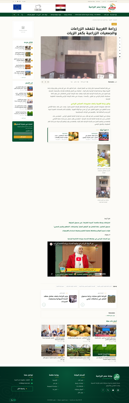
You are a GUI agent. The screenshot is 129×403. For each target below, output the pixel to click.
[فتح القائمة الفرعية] (103, 15)
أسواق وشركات (31, 15)
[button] (11, 400)
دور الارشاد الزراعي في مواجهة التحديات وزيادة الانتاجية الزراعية (89, 238)
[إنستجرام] (20, 1)
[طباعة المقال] (119, 56)
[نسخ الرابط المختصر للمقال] (119, 37)
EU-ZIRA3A (97, 15)
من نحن (55, 383)
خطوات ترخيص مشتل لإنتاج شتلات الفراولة (80, 358)
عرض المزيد (23, 77)
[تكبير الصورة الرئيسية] (79, 57)
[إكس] (15, 1)
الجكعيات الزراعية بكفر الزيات (71, 286)
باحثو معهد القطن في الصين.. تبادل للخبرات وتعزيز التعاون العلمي (105, 338)
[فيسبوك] (13, 1)
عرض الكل (80, 392)
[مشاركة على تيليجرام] (119, 53)
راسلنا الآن (22, 388)
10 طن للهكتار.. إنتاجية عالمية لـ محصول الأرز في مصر (53, 358)
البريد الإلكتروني (29, 131)
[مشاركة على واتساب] (119, 50)
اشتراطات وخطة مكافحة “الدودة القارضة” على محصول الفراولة (89, 222)
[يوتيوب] (18, 1)
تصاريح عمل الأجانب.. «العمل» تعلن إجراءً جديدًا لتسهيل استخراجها (53, 338)
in (119, 47)
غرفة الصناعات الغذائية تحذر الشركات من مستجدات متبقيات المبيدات (106, 358)
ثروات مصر (44, 15)
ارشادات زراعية (68, 15)
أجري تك (38, 15)
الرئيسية (115, 20)
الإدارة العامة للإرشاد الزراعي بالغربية (104, 286)
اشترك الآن (23, 137)
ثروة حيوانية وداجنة (56, 15)
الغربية (110, 20)
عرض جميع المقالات (110, 315)
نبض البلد (106, 15)
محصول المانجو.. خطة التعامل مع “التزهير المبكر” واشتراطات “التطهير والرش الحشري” (82, 226)
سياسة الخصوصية (52, 386)
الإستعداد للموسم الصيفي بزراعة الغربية (87, 286)
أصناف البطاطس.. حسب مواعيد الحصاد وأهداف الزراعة (79, 338)
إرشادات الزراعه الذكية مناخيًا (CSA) (84, 15)
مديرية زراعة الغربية (60, 286)
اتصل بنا (23, 1)
